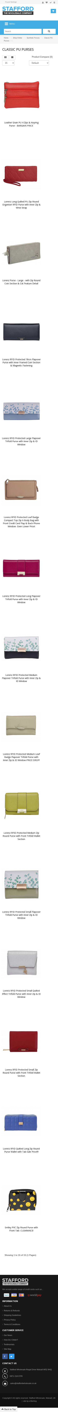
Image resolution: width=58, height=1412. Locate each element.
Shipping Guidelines (12, 1315)
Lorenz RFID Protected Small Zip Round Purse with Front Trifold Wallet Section (22, 1072)
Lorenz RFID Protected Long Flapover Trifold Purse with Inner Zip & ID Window (21, 599)
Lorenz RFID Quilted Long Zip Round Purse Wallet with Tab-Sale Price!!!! (21, 1150)
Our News (8, 1335)
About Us (8, 1306)
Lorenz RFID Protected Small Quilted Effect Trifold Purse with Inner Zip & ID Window (21, 993)
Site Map (7, 1349)
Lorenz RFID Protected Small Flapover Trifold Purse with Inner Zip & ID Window (21, 914)
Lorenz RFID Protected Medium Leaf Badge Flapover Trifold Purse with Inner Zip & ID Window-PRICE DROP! (22, 757)
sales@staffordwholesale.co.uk (23, 1383)
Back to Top (10, 1409)
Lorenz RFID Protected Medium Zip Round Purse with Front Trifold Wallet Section (22, 835)
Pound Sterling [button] (10, 2)
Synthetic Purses (33, 38)
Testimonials (9, 1344)
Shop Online (17, 38)
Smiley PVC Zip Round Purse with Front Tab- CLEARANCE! (22, 1229)
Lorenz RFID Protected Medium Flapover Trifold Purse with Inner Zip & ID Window (21, 678)
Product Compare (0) (42, 57)
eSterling (33, 1401)
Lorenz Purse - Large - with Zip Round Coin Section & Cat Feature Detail (21, 282)
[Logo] (15, 1282)
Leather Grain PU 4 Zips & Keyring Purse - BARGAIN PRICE (21, 124)
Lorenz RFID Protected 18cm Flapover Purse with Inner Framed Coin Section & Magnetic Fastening (21, 362)
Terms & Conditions (12, 1324)
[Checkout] (50, 2)
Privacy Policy (10, 1320)
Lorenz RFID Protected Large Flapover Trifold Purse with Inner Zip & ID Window (21, 441)
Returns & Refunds (12, 1311)
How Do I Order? (11, 1340)
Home (6, 38)
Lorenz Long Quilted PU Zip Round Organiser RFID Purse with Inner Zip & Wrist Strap (21, 204)
